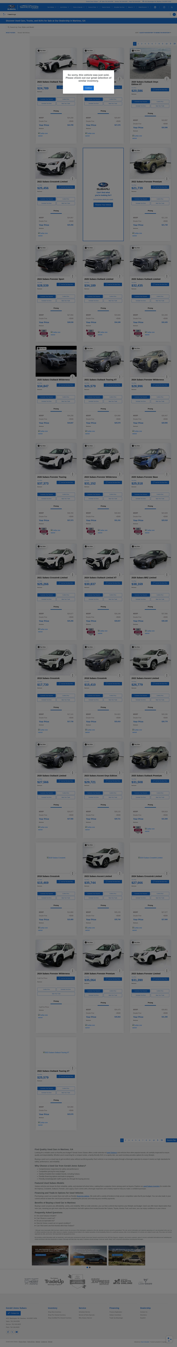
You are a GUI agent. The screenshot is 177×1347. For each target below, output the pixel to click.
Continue (88, 88)
